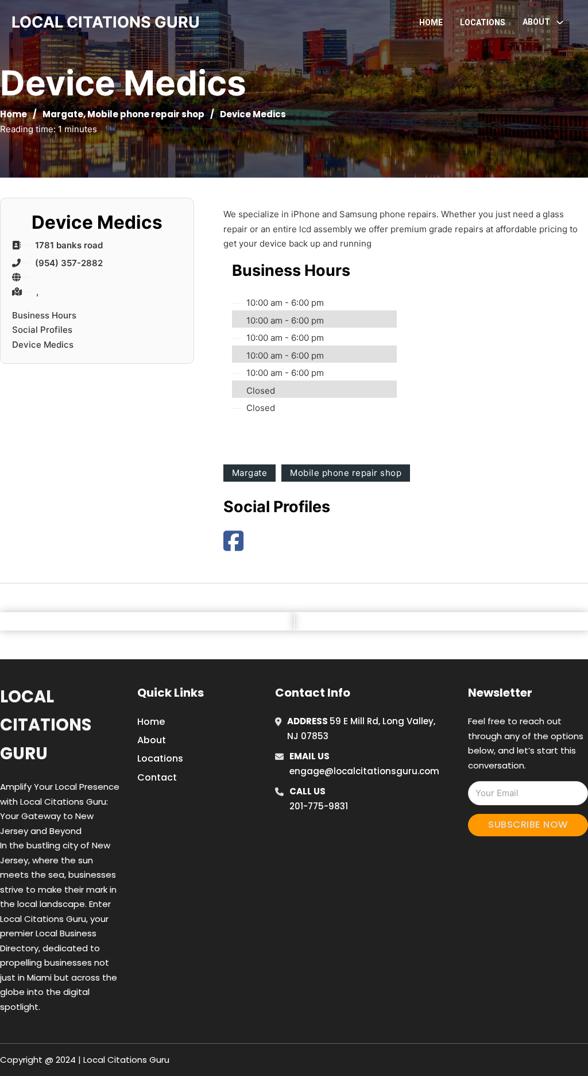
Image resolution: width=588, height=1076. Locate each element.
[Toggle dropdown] (560, 22)
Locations (482, 22)
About (151, 740)
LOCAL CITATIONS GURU (105, 22)
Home (431, 22)
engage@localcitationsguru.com (364, 771)
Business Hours (44, 315)
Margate (62, 114)
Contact (157, 777)
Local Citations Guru (45, 725)
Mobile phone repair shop (145, 114)
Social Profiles (42, 329)
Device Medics (43, 344)
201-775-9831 (318, 806)
